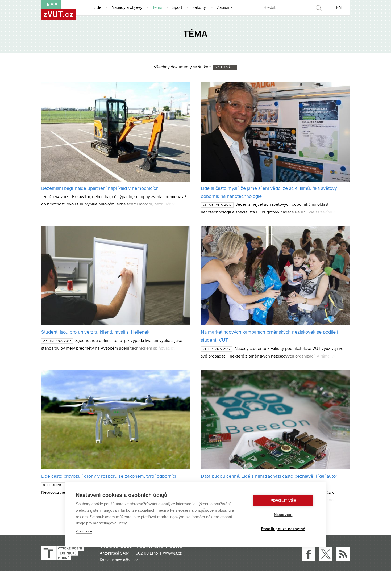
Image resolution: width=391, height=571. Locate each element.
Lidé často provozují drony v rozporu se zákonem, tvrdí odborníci (108, 476)
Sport (177, 8)
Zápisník (224, 8)
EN (339, 8)
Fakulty (199, 8)
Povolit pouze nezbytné (283, 529)
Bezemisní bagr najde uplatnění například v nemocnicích (100, 188)
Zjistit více (84, 531)
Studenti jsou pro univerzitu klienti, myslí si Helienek (95, 332)
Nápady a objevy (126, 8)
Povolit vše (283, 501)
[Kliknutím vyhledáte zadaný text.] (318, 8)
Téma (157, 8)
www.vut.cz (172, 553)
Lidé (97, 8)
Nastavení (283, 515)
